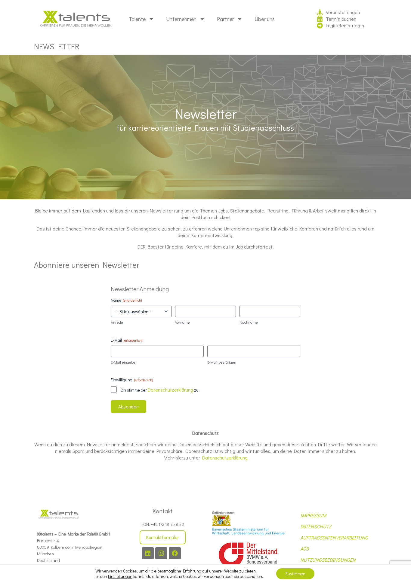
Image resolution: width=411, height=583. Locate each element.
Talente (137, 19)
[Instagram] (161, 553)
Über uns (265, 19)
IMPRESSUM (313, 515)
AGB (304, 548)
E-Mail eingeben (124, 362)
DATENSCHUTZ (315, 526)
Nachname (248, 322)
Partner (225, 19)
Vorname (182, 322)
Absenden (128, 406)
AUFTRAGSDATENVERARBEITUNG (334, 537)
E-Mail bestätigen (221, 362)
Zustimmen (295, 573)
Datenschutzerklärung (170, 389)
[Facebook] (175, 553)
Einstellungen (120, 576)
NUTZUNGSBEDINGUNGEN (328, 560)
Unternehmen (181, 19)
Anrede (117, 322)
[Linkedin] (148, 553)
